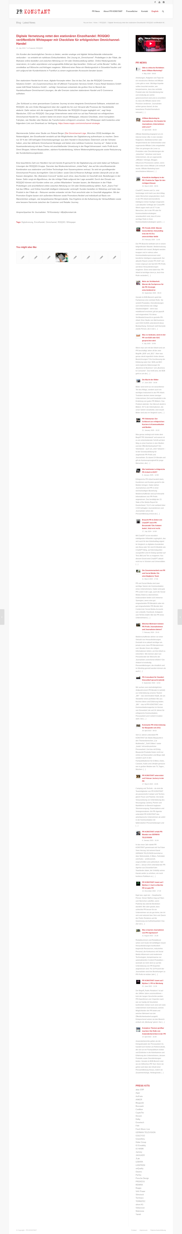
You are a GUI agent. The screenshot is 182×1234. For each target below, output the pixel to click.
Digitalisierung (27, 222)
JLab (138, 1158)
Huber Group (141, 1142)
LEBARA (139, 1162)
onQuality (139, 1168)
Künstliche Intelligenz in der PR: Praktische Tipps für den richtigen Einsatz (153, 180)
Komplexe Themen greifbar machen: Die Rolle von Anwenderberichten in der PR (154, 1031)
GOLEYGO (140, 1136)
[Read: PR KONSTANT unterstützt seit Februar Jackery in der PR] (138, 776)
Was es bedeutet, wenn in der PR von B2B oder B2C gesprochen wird (154, 338)
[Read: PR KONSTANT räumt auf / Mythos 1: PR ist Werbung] (138, 982)
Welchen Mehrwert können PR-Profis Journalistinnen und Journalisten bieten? (153, 626)
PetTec (138, 1175)
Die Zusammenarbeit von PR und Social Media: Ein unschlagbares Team (153, 573)
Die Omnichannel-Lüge (75, 133)
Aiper (138, 1093)
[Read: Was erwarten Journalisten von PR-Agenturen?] (138, 931)
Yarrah (138, 1214)
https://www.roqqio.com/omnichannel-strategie (79, 123)
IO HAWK (140, 1149)
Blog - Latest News (25, 22)
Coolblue (139, 1109)
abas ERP (140, 1090)
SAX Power (140, 1191)
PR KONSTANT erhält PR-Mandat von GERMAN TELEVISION (152, 834)
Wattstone (140, 1211)
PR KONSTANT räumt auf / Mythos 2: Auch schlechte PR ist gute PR (152, 885)
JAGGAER (140, 1155)
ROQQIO (39, 48)
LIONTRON (140, 1165)
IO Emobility (141, 1145)
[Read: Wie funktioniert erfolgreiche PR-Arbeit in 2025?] (138, 470)
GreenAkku (140, 1139)
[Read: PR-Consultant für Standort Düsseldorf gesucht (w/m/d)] (138, 678)
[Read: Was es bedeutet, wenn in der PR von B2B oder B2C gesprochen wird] (138, 336)
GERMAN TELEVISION (145, 1132)
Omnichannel (51, 222)
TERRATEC (140, 1201)
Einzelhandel (39, 222)
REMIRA (139, 1185)
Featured (32, 48)
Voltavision (140, 1208)
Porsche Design (142, 1178)
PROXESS (140, 1181)
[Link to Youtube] (159, 2)
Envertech (140, 1122)
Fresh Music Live (143, 1129)
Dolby (138, 1119)
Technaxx (140, 1198)
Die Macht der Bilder (150, 380)
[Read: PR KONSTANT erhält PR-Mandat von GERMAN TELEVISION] (138, 833)
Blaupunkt (140, 1103)
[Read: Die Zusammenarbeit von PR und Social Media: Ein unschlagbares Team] (138, 571)
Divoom (139, 1116)
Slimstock (140, 1195)
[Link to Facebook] (155, 2)
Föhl (137, 1126)
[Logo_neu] (33, 11)
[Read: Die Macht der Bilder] (138, 381)
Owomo (139, 1172)
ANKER (139, 1100)
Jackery (139, 1152)
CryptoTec (140, 1113)
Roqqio (138, 1188)
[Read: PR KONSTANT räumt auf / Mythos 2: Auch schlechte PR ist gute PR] (138, 883)
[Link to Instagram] (164, 2)
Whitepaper (71, 222)
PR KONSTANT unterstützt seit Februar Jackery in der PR (153, 778)
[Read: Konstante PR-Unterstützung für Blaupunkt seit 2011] (138, 726)
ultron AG (139, 1204)
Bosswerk (140, 1106)
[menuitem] (96, 11)
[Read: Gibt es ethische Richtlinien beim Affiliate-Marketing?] (138, 69)
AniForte (139, 1096)
